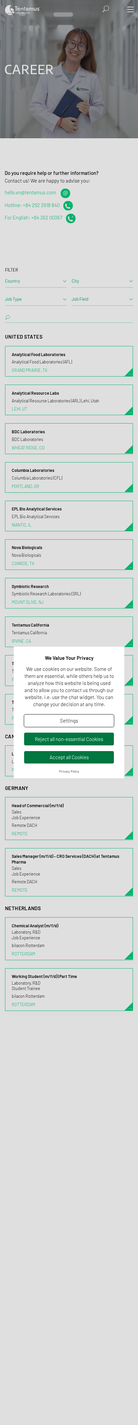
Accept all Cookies (69, 757)
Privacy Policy (69, 771)
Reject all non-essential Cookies (69, 739)
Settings (69, 721)
